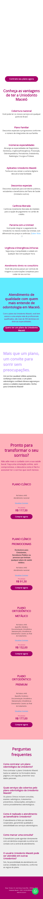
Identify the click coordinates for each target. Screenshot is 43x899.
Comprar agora (21, 516)
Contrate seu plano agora (21, 79)
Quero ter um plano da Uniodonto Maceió (21, 329)
